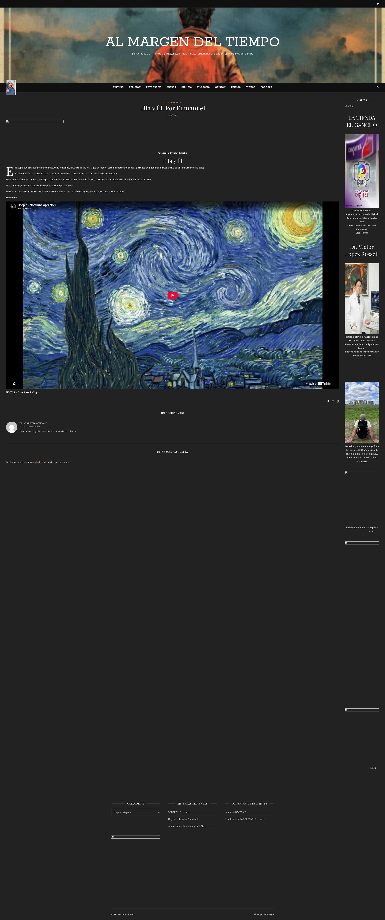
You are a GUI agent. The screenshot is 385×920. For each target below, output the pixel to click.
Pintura (118, 87)
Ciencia (186, 87)
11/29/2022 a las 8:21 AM (30, 426)
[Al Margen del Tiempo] (11, 87)
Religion (135, 87)
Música (236, 87)
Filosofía (203, 87)
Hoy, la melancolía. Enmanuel (183, 818)
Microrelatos (173, 102)
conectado (35, 461)
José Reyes (230, 819)
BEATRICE (240, 812)
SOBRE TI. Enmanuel (178, 812)
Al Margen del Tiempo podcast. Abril (186, 825)
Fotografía (154, 87)
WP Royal (129, 914)
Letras (171, 87)
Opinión (220, 87)
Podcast (266, 87)
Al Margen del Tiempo (192, 42)
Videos (250, 87)
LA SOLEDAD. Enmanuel (252, 818)
